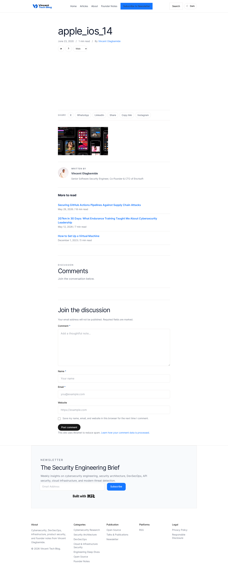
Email (61, 386)
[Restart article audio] (68, 49)
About (94, 6)
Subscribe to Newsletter (136, 6)
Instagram (143, 115)
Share (113, 115)
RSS (141, 529)
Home (73, 6)
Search (176, 6)
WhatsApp (83, 115)
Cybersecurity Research (87, 529)
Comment (64, 325)
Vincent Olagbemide (109, 41)
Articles (84, 6)
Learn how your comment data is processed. (125, 432)
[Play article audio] (61, 49)
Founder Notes (109, 6)
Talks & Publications (117, 534)
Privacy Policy (179, 529)
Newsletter (112, 539)
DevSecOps (80, 539)
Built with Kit (84, 496)
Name (62, 371)
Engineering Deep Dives (87, 551)
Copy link (127, 115)
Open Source (81, 556)
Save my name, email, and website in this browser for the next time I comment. (106, 418)
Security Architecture (85, 534)
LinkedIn (99, 115)
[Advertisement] (114, 82)
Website (62, 402)
